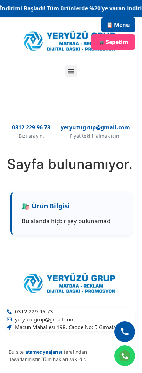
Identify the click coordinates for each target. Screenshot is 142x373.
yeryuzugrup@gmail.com (95, 127)
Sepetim (116, 42)
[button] (71, 71)
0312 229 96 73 (31, 127)
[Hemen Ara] (124, 331)
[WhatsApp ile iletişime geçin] (124, 355)
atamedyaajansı (43, 352)
